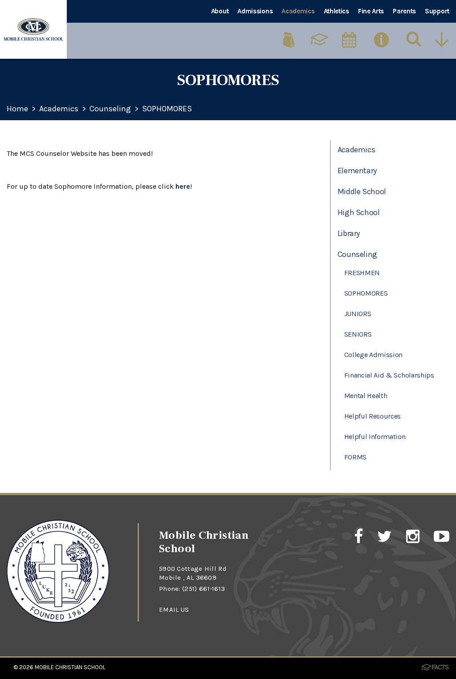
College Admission (373, 354)
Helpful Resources (372, 416)
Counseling (110, 109)
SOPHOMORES (167, 109)
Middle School (362, 191)
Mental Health (365, 395)
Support (437, 11)
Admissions (255, 11)
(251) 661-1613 (203, 589)
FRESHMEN (362, 272)
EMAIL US (174, 610)
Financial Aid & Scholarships (389, 375)
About (220, 11)
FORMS (355, 457)
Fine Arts (371, 11)
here (182, 186)
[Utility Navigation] (444, 40)
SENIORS (358, 334)
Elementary (357, 170)
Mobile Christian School (70, 667)
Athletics (336, 11)
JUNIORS (357, 313)
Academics (297, 11)
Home (17, 109)
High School (359, 212)
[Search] (414, 40)
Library (349, 233)
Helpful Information (375, 436)
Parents (404, 11)
